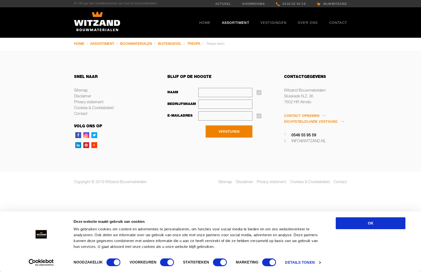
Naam (172, 92)
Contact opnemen (301, 116)
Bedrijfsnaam (180, 104)
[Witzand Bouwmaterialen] (105, 22)
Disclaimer (82, 97)
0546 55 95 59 (294, 4)
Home (205, 23)
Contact (338, 23)
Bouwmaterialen (136, 44)
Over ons (308, 23)
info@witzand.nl (308, 141)
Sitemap (81, 91)
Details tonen (300, 262)
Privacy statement (89, 102)
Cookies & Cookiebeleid (94, 108)
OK (370, 223)
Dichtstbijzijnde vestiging (311, 122)
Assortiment (235, 23)
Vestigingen (273, 23)
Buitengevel (170, 44)
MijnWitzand (335, 4)
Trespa (193, 44)
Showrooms (253, 4)
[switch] (167, 262)
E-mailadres (179, 116)
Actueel (223, 4)
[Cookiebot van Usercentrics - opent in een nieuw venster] (41, 262)
